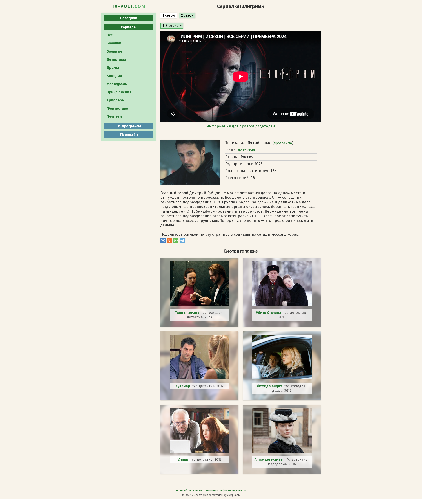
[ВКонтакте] (163, 242)
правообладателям (189, 490)
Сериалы (128, 27)
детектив (246, 150)
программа (283, 143)
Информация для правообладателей (240, 126)
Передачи (128, 18)
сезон (168, 15)
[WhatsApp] (175, 242)
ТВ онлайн (128, 134)
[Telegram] (182, 242)
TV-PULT (129, 6)
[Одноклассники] (169, 242)
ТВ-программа (128, 126)
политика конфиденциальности (225, 490)
